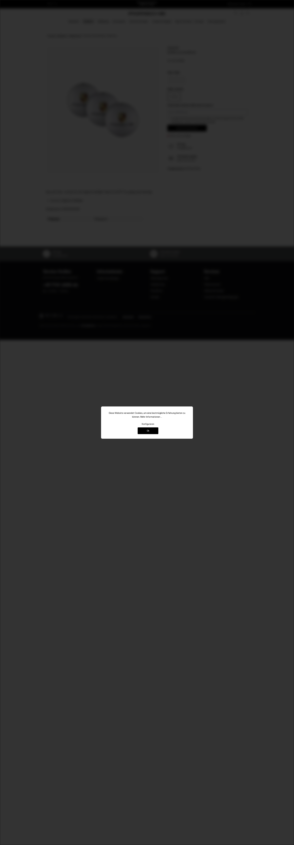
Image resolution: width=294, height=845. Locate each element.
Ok (148, 430)
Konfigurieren (148, 423)
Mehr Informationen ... (151, 416)
